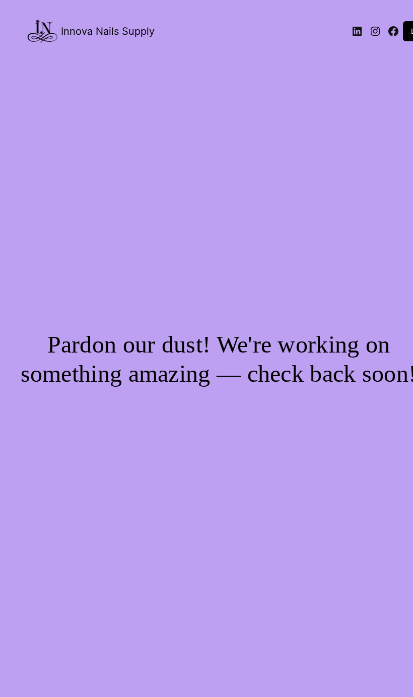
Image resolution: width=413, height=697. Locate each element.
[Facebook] (393, 31)
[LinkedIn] (357, 31)
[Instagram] (375, 31)
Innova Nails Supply (108, 31)
